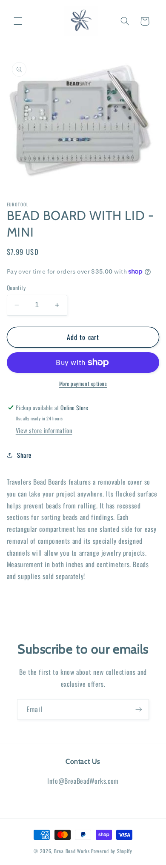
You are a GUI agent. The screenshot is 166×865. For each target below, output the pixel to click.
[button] (18, 21)
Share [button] (24, 455)
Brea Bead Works (72, 850)
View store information (44, 430)
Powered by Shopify (111, 850)
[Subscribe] (139, 709)
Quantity (16, 287)
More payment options (83, 384)
